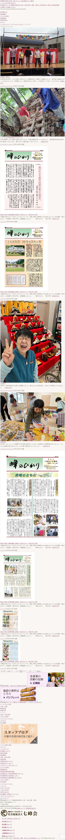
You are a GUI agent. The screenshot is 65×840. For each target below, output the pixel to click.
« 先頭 (8, 671)
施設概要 (3, 14)
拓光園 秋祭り (5, 77)
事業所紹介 (3, 769)
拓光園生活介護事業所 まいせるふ (11, 777)
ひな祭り (3, 383)
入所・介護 (3, 706)
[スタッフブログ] (19, 743)
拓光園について (5, 751)
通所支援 (3, 708)
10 (30, 671)
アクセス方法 (4, 790)
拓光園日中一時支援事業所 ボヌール (11, 773)
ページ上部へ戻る (6, 745)
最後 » (39, 671)
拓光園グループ (7, 824)
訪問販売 (3, 442)
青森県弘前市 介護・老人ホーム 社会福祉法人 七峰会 (17, 1)
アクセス (3, 720)
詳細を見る (44, 141)
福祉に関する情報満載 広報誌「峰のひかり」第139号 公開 (18, 661)
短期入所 (3, 710)
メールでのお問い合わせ (8, 3)
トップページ (4, 24)
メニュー (3, 747)
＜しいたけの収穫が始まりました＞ (11, 137)
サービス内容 (4, 16)
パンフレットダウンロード (8, 765)
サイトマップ (4, 798)
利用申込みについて (6, 761)
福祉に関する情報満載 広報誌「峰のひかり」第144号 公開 (18, 214)
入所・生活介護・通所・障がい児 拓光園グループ (24, 838)
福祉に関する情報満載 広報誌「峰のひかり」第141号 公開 (18, 602)
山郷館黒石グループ (8, 833)
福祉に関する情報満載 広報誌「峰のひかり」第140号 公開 (18, 631)
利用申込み (3, 20)
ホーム (2, 22)
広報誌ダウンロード (6, 763)
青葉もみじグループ (8, 836)
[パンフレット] (19, 700)
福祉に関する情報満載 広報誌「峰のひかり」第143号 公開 (18, 292)
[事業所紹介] (21, 702)
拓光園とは (3, 12)
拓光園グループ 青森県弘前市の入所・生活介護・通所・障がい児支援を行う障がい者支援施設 (29, 5)
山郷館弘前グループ (8, 830)
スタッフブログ (5, 788)
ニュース (3, 221)
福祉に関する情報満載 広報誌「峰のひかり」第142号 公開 (18, 543)
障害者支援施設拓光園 (7, 771)
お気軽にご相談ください (8, 7)
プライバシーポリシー (7, 796)
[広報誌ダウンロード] (45, 685)
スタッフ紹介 (4, 716)
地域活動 (3, 18)
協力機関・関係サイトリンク (9, 794)
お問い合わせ (4, 792)
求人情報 (3, 722)
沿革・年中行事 (5, 714)
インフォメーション (16, 24)
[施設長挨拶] (13, 685)
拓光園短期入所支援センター (9, 775)
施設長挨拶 (3, 753)
